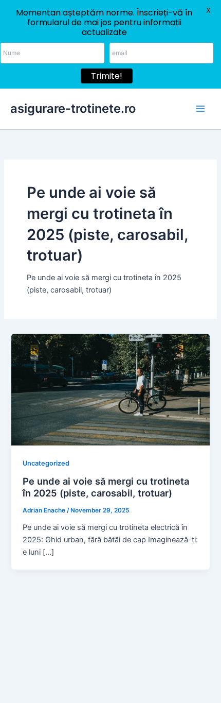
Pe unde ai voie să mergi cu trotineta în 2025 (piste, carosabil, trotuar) (106, 487)
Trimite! (106, 76)
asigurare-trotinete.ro (73, 108)
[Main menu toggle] (200, 108)
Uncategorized (46, 463)
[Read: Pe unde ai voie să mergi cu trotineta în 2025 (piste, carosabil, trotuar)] (110, 389)
